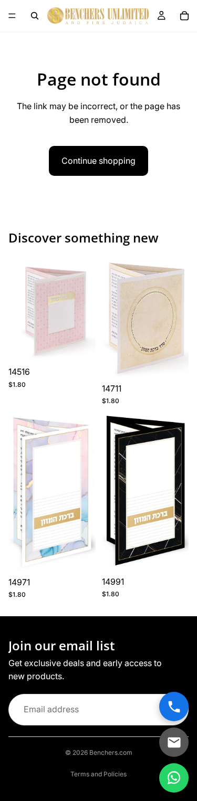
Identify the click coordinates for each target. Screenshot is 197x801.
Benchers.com (110, 752)
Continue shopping (98, 160)
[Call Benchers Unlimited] (174, 706)
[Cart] (184, 15)
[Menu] (12, 16)
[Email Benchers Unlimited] (174, 742)
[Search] (34, 15)
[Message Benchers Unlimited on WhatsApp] (174, 778)
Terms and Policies (98, 774)
